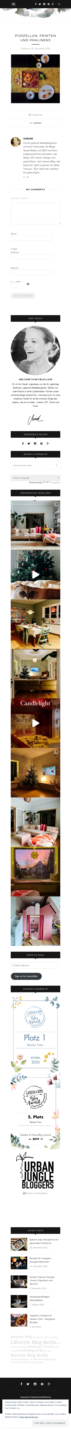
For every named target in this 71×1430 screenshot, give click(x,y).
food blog (53, 1337)
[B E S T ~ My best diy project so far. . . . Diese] (35, 921)
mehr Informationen (28, 1417)
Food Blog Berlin (31, 1350)
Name (14, 233)
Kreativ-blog (16, 1362)
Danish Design (37, 1362)
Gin (31, 1359)
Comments (35, 114)
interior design (42, 1359)
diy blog (47, 1351)
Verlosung (22, 1347)
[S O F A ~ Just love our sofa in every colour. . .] (35, 822)
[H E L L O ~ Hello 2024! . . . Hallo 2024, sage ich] (35, 525)
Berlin (53, 1359)
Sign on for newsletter (26, 976)
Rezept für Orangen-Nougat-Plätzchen (41, 1260)
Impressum (25, 1397)
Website (14, 267)
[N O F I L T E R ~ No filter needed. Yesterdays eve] (35, 871)
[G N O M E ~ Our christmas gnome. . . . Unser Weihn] (35, 574)
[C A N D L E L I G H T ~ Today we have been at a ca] (35, 723)
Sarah (37, 123)
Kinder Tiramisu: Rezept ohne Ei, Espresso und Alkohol (42, 1280)
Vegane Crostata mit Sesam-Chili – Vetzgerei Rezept (42, 1319)
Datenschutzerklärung (41, 1397)
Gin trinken (26, 1362)
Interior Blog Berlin (29, 1355)
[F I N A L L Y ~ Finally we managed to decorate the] (35, 772)
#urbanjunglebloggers (20, 1359)
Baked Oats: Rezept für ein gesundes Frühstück (44, 1241)
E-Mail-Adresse (15, 250)
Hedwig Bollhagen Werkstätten (40, 1298)
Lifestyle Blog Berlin (34, 1342)
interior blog (21, 1336)
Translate (55, 482)
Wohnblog (49, 1346)
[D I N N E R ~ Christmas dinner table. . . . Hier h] (35, 624)
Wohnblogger (35, 1346)
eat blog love (38, 1337)
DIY (46, 1337)
